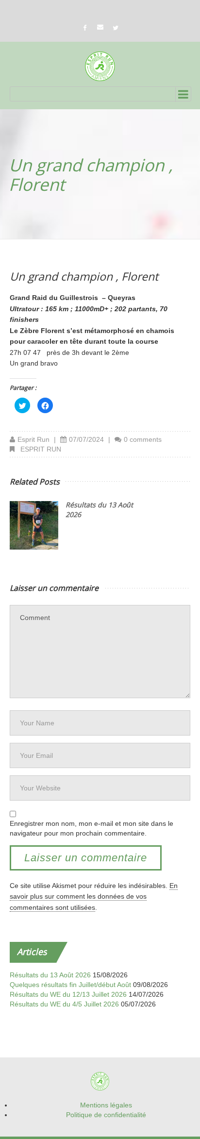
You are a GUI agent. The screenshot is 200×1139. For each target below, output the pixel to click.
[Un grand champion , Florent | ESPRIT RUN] (100, 66)
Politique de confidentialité (106, 1115)
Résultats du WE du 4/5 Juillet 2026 (64, 1004)
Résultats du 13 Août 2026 (50, 975)
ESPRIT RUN (40, 449)
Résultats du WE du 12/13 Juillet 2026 (68, 994)
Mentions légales (106, 1105)
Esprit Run (33, 439)
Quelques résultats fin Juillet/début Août (70, 984)
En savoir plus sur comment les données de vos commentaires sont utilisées (94, 896)
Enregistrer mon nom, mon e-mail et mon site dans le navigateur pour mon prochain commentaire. (91, 828)
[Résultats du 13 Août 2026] (34, 525)
